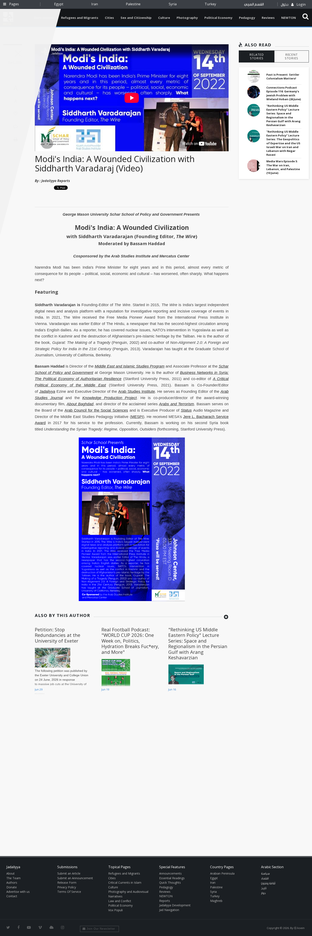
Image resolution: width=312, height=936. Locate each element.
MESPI (137, 417)
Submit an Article (68, 873)
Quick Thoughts (170, 882)
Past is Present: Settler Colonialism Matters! (282, 76)
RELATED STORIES (256, 56)
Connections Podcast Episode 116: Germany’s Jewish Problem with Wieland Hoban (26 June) (283, 93)
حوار (263, 893)
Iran (94, 4)
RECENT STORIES (291, 56)
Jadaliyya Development (175, 905)
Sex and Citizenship (136, 17)
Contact (11, 896)
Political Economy (218, 17)
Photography (187, 17)
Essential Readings (172, 878)
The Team (13, 878)
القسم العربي (254, 4)
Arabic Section (272, 867)
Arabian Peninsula (222, 873)
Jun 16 (172, 689)
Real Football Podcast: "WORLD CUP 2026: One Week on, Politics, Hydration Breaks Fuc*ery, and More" (130, 640)
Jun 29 (38, 689)
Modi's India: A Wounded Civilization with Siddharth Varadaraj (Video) (115, 163)
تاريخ (264, 888)
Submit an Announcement (75, 878)
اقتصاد (265, 878)
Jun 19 (105, 689)
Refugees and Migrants (79, 17)
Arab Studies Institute (136, 391)
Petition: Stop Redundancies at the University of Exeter (57, 635)
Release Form (66, 882)
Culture (164, 17)
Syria (173, 4)
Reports (164, 901)
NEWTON (288, 17)
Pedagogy (247, 17)
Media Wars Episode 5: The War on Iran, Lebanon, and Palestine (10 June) (283, 167)
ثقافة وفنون (268, 883)
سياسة (265, 873)
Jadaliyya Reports (55, 180)
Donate (11, 887)
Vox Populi (115, 910)
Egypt (58, 4)
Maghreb (216, 901)
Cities (109, 17)
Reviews (268, 17)
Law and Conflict (119, 901)
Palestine (133, 4)
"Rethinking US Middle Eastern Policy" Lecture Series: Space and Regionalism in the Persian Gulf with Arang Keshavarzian (197, 643)
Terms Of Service (69, 892)
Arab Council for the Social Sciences (96, 410)
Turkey (210, 4)
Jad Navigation (169, 910)
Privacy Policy (66, 887)
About (10, 873)
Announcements (170, 873)
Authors (11, 882)
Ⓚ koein (299, 928)
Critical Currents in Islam (124, 882)
